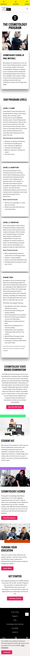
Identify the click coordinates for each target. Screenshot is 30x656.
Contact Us (15, 632)
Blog (4, 638)
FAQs (15, 620)
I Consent (6, 652)
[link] (4, 3)
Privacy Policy (15, 612)
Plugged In (15, 616)
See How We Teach (15, 407)
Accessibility (15, 628)
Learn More (7, 568)
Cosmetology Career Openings (15, 624)
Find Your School (9, 518)
